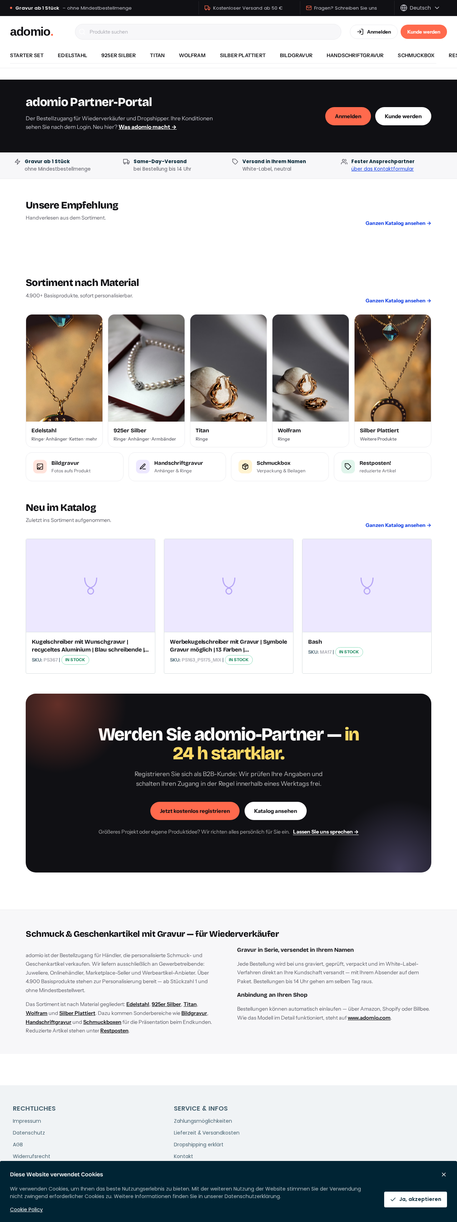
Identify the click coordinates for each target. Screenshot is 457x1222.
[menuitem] (27, 55)
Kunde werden (423, 32)
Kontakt (183, 1156)
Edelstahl (137, 1004)
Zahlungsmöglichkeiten (203, 1121)
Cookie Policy (26, 1209)
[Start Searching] (82, 32)
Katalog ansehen (275, 811)
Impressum (27, 1121)
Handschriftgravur (48, 1022)
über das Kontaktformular (382, 169)
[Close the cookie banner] (443, 1174)
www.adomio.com (369, 1018)
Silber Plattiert (77, 1013)
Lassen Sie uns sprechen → (326, 832)
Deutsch (420, 7)
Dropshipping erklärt (199, 1144)
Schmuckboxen (102, 1022)
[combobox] (208, 32)
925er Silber (166, 1004)
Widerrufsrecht (31, 1156)
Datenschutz (29, 1132)
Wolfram (36, 1013)
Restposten (114, 1030)
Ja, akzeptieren (420, 1199)
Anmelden (348, 116)
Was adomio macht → (148, 127)
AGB (18, 1144)
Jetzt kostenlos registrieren (195, 811)
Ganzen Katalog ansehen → (398, 223)
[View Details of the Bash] (366, 585)
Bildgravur (194, 1013)
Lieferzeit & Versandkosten (207, 1132)
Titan (190, 1004)
